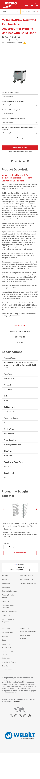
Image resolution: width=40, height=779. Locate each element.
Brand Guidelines (8, 648)
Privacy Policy (25, 628)
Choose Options (20, 553)
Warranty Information (20, 331)
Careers (4, 640)
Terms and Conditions (28, 631)
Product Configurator (9, 612)
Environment (6, 658)
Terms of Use (25, 635)
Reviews (20, 343)
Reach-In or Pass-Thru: (13, 101)
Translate (21, 565)
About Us (5, 636)
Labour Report (7, 670)
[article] (20, 528)
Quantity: (20, 138)
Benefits (5, 666)
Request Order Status (9, 591)
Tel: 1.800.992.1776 (26, 579)
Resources (5, 579)
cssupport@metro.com (28, 583)
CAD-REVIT (6, 601)
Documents (20, 337)
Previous (3, 509)
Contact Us (6, 615)
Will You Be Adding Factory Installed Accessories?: (19, 128)
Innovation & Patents (9, 662)
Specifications (20, 326)
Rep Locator (6, 587)
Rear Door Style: (11, 110)
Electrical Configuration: (13, 118)
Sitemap (23, 638)
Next (36, 509)
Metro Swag (6, 644)
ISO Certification (7, 632)
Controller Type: (10, 92)
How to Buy (6, 583)
